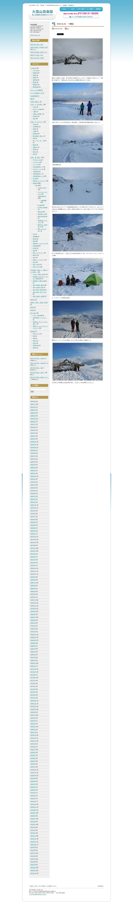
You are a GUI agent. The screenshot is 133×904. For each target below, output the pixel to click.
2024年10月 (33, 447)
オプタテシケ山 (37, 160)
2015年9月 (33, 744)
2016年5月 (33, 720)
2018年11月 (33, 637)
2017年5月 (33, 686)
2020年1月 (33, 600)
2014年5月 (33, 790)
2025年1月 (33, 438)
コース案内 (90, 9)
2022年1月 (33, 533)
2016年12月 (33, 700)
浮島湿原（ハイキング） (39, 243)
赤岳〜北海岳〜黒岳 (38, 287)
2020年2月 (33, 597)
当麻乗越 (35, 236)
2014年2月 (33, 798)
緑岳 (34, 250)
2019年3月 (33, 628)
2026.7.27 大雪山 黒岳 (36, 55)
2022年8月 (33, 513)
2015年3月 (33, 761)
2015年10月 (33, 741)
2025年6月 (33, 427)
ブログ (72, 9)
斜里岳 (34, 77)
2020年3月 (33, 594)
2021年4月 (33, 556)
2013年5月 (33, 824)
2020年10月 (33, 574)
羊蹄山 (32, 310)
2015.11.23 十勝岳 (65, 24)
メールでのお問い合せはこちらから (81, 16)
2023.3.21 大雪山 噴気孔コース (39, 377)
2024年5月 (33, 462)
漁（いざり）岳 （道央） (40, 140)
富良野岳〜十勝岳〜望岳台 (40, 281)
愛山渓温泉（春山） (38, 136)
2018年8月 (33, 646)
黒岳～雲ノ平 (36, 267)
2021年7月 (33, 548)
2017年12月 (33, 669)
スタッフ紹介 (81, 9)
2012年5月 (33, 859)
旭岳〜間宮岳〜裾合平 (39, 285)
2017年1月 (33, 697)
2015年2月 (33, 764)
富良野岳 (35, 116)
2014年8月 (33, 781)
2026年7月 (33, 404)
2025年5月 (33, 430)
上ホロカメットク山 (38, 169)
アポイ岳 (35, 70)
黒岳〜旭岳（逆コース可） (40, 292)
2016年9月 (33, 709)
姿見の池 (40, 211)
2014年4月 (33, 792)
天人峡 (34, 178)
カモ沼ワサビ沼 (42, 188)
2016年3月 (33, 726)
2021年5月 (33, 554)
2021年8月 (33, 545)
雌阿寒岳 (35, 84)
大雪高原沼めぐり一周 (39, 176)
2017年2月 (33, 695)
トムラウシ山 (36, 162)
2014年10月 (33, 775)
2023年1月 (33, 502)
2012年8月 (33, 850)
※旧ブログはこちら (35, 35)
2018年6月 (33, 651)
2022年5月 (33, 522)
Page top (101, 886)
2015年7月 (33, 749)
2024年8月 (33, 453)
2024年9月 (33, 450)
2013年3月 (33, 830)
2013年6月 (33, 821)
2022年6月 (33, 519)
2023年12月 (33, 476)
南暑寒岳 (35, 73)
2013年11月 (33, 807)
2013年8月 (33, 815)
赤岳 (34, 257)
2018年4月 (33, 657)
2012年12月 (33, 838)
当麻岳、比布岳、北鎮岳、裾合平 (39, 302)
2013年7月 (33, 818)
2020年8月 (33, 579)
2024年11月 (33, 444)
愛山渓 (34, 239)
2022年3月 (33, 528)
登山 (36, 185)
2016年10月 (33, 706)
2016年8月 (33, 712)
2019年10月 (33, 608)
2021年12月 (33, 536)
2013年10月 (33, 810)
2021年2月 (33, 562)
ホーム (64, 9)
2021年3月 (33, 559)
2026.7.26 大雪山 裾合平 (37, 58)
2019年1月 (33, 631)
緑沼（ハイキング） (38, 252)
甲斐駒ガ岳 (36, 345)
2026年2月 (33, 415)
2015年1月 (33, 767)
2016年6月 (33, 718)
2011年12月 (33, 873)
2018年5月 (33, 654)
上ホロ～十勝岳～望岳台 (39, 274)
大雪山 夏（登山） (35, 157)
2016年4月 (33, 723)
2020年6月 (33, 585)
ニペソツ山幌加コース (36, 93)
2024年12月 (33, 441)
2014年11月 (33, 772)
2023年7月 (33, 485)
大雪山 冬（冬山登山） (36, 104)
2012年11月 (33, 841)
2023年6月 (33, 487)
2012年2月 (33, 867)
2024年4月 (33, 464)
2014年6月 (33, 787)
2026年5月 (33, 410)
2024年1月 (33, 473)
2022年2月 (33, 531)
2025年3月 (33, 436)
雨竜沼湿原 (36, 87)
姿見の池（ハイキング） (39, 181)
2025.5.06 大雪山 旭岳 (36, 368)
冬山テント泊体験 (37, 109)
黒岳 (34, 154)
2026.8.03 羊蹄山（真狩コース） (39, 52)
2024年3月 (33, 467)
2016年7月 (33, 715)
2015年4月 (33, 758)
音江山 (34, 151)
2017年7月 (33, 680)
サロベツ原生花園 (37, 315)
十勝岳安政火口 (42, 196)
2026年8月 (33, 401)
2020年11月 (33, 571)
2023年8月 (33, 482)
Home (31, 886)
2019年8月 (33, 614)
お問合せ (98, 9)
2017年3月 (33, 692)
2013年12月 (33, 804)
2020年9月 (33, 577)
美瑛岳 (34, 149)
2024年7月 (33, 456)
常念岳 (34, 343)
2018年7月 (33, 649)
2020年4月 (33, 591)
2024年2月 (33, 470)
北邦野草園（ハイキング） (40, 317)
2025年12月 (33, 418)
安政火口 (32, 299)
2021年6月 (33, 551)
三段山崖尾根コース (38, 167)
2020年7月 (33, 582)
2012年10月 (33, 844)
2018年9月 (33, 643)
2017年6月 (33, 683)
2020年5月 (33, 588)
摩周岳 (34, 75)
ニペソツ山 (36, 164)
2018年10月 (33, 640)
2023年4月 (33, 493)
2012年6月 (33, 856)
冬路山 (34, 129)
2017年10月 (33, 672)
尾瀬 (34, 336)
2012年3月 (33, 864)
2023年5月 (33, 490)
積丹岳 (32, 307)
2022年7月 (33, 516)
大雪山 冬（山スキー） (36, 122)
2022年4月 (33, 525)
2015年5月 (33, 755)
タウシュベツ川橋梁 (35, 90)
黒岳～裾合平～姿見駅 (39, 296)
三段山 (34, 107)
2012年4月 (33, 861)
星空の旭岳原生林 (42, 216)
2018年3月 (33, 660)
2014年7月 (33, 784)
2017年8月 (33, 677)
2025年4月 (33, 433)
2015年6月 (33, 752)
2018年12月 (33, 634)
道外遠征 (32, 331)
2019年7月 (33, 617)
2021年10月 (33, 539)
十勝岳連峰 (43, 200)
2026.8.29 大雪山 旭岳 (36, 44)
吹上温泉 (40, 205)
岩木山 (34, 340)
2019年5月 (33, 623)
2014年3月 (33, 795)
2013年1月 (33, 836)
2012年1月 (33, 870)
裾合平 (34, 255)
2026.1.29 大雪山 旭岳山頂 (37, 358)
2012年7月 (33, 853)
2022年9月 (33, 510)
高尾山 (34, 347)
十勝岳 (34, 111)
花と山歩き (33, 313)
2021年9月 (33, 542)
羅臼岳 (34, 82)
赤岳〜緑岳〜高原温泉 (39, 290)
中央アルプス (36, 333)
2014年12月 (33, 769)
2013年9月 (33, 813)
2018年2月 (33, 663)
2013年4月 (33, 827)
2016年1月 (33, 732)
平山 (34, 234)
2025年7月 (33, 424)
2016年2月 (33, 729)
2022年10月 (33, 508)
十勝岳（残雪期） (37, 114)
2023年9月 (33, 479)
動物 (31, 99)
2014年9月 (33, 778)
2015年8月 (33, 746)
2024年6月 (33, 459)
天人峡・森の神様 (42, 207)
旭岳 (34, 118)
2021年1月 (33, 565)
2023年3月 (33, 496)
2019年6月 (33, 620)
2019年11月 (33, 605)
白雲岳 (34, 248)
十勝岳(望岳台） (37, 173)
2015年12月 (33, 735)
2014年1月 (33, 801)
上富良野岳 (36, 126)
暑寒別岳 (35, 80)
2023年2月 (33, 499)
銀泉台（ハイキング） (39, 260)
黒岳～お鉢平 (36, 264)
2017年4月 (33, 689)
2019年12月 (33, 603)
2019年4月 (33, 626)
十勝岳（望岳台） (35, 101)
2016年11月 (33, 703)
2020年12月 (33, 568)
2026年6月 (33, 407)
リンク (54, 886)
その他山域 (33, 68)
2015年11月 (33, 738)
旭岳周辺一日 (41, 214)
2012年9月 (33, 847)
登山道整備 (36, 246)
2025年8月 (33, 421)
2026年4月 (33, 413)
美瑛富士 (35, 147)
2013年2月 (33, 833)
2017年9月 (33, 674)
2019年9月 (33, 611)
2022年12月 (33, 505)
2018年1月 (33, 666)
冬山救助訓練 (33, 96)
